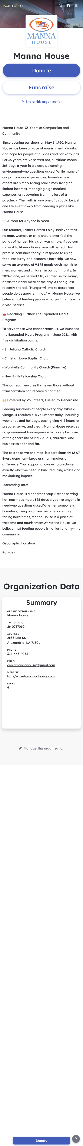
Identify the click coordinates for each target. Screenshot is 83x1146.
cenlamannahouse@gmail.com (31, 665)
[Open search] (60, 5)
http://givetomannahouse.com (31, 676)
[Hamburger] (76, 5)
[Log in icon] (68, 5)
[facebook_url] (8, 688)
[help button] (76, 1139)
